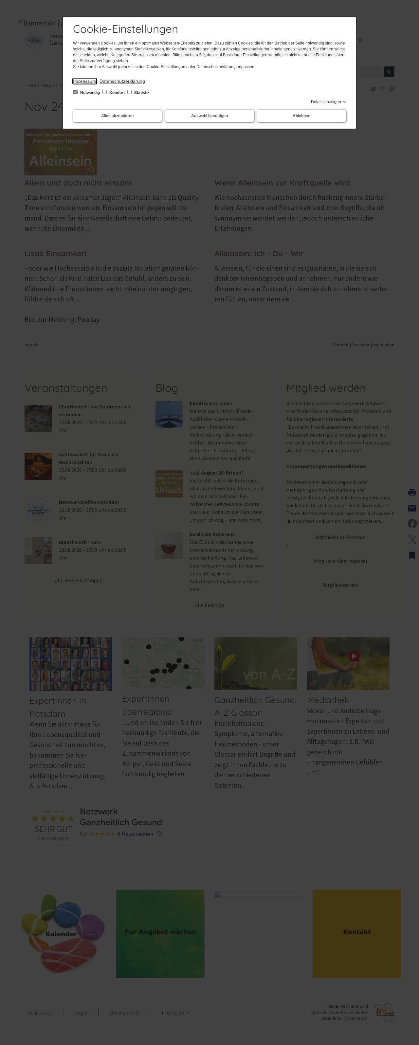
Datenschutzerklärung (122, 81)
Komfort (117, 92)
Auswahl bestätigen (209, 116)
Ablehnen (301, 116)
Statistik (141, 92)
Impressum (84, 81)
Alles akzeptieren (117, 116)
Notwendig (90, 92)
